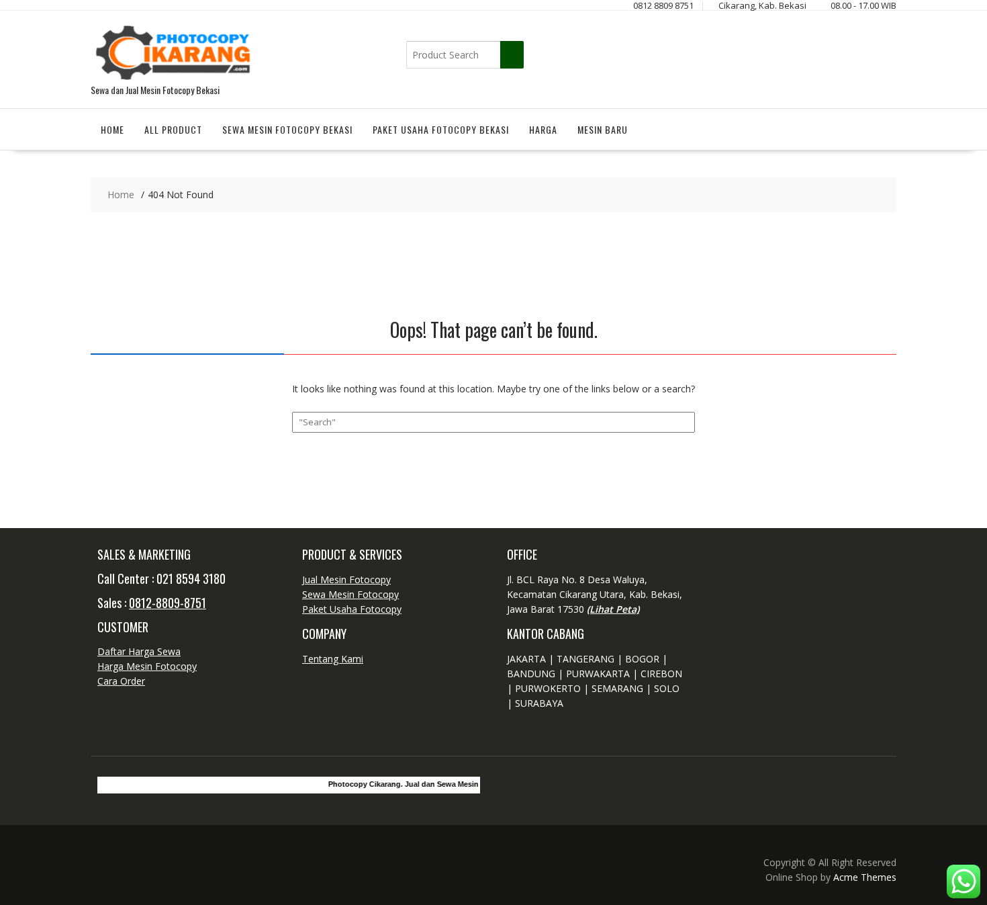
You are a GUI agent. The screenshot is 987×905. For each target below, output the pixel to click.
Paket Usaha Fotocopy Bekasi (441, 129)
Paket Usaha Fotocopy (352, 609)
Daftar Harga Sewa (139, 651)
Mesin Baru (602, 129)
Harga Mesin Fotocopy (147, 666)
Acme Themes (864, 877)
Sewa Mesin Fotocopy (350, 594)
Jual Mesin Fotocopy (346, 579)
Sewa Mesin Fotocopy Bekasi (287, 129)
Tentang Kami (332, 658)
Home (112, 129)
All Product (173, 129)
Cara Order (121, 681)
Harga (543, 129)
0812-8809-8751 (167, 602)
